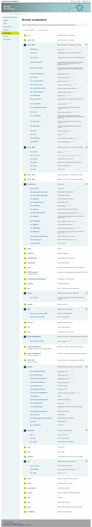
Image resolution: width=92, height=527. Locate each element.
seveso (29, 493)
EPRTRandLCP (32, 272)
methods (34, 162)
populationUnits (36, 99)
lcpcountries (35, 466)
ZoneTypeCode (36, 425)
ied (28, 332)
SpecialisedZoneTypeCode (39, 411)
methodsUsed (36, 95)
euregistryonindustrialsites (36, 279)
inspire (29, 367)
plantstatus (35, 469)
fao (28, 288)
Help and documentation (10, 17)
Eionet (10, 13)
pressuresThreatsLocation (39, 107)
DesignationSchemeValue (39, 378)
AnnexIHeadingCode (38, 341)
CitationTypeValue (37, 375)
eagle (33, 438)
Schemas (6, 30)
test (28, 497)
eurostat (30, 283)
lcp (28, 461)
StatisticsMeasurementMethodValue (42, 418)
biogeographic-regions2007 (40, 192)
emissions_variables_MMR (39, 313)
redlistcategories (37, 239)
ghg (28, 309)
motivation (35, 209)
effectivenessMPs (37, 62)
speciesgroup (36, 243)
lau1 (28, 447)
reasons (34, 166)
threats (34, 130)
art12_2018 (31, 45)
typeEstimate (36, 138)
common (30, 253)
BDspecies (35, 49)
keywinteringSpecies (38, 73)
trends (34, 134)
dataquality (35, 199)
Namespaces (7, 39)
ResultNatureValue (37, 406)
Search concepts (43, 30)
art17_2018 (31, 179)
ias (28, 327)
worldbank (31, 512)
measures (35, 77)
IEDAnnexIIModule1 (34, 336)
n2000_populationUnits (38, 212)
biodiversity (31, 184)
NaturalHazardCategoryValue (40, 399)
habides (30, 322)
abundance (35, 188)
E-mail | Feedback (8, 521)
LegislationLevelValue (38, 389)
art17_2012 (31, 175)
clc (33, 435)
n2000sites (35, 224)
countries (35, 57)
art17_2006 (31, 147)
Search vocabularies (30, 30)
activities (34, 151)
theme (34, 421)
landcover (30, 430)
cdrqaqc (34, 53)
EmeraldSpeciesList (38, 202)
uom (29, 502)
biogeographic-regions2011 (40, 195)
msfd (29, 478)
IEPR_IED (30, 360)
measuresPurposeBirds (38, 88)
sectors (34, 473)
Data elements (7, 26)
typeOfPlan (35, 141)
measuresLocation (37, 84)
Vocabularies (7, 33)
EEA (10, 1)
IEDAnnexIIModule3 (34, 347)
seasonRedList (36, 126)
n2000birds (35, 216)
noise (29, 483)
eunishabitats (36, 205)
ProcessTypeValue (37, 403)
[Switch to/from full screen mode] (80, 1)
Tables (5, 23)
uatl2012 (34, 441)
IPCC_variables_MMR (38, 317)
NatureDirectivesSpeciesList (40, 236)
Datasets (5, 20)
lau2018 (30, 456)
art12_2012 (31, 40)
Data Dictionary (17, 13)
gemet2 (30, 304)
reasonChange (36, 115)
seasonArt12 (35, 121)
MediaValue (35, 396)
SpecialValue (36, 414)
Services (5, 36)
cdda (29, 248)
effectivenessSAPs (37, 68)
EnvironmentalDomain (38, 382)
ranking (34, 112)
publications (31, 488)
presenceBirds (36, 103)
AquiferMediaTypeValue (38, 371)
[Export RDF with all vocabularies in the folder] (86, 45)
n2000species (36, 231)
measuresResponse (37, 92)
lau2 (28, 452)
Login (74, 1)
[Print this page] (77, 1)
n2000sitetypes (36, 228)
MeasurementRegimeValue (39, 392)
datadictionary (32, 258)
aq (28, 35)
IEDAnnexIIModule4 (34, 353)
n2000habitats (36, 221)
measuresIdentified (37, 81)
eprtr (29, 267)
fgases (29, 293)
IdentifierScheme (37, 385)
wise (29, 507)
